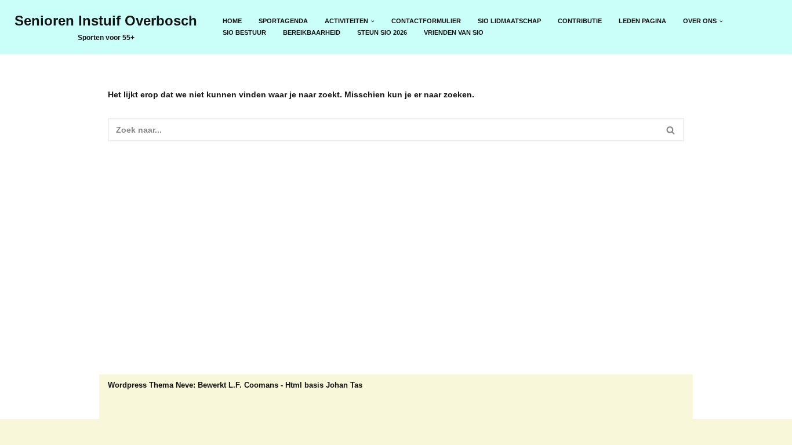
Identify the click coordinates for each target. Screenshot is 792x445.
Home (232, 20)
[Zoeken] (671, 129)
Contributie (580, 20)
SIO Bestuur (244, 32)
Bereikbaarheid (311, 32)
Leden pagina (642, 20)
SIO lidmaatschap (509, 20)
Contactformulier (426, 20)
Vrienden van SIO (454, 32)
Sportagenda (283, 20)
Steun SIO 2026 (382, 32)
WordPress (248, 431)
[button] (373, 21)
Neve (118, 431)
